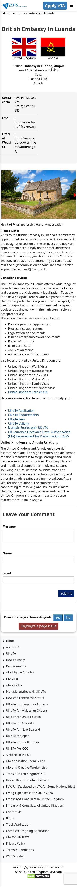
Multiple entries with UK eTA (26, 691)
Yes (58, 617)
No (68, 617)
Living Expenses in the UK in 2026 (29, 793)
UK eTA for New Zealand (23, 729)
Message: (9, 526)
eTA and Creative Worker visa (26, 767)
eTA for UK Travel (18, 837)
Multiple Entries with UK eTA (28, 428)
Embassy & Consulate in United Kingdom (35, 799)
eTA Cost (12, 679)
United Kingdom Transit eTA (27, 392)
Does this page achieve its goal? (27, 617)
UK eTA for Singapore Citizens (27, 704)
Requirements (16, 666)
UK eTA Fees (16, 419)
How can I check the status (25, 698)
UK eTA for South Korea (22, 742)
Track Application (18, 824)
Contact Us (13, 812)
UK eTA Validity (18, 423)
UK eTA (11, 653)
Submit (66, 593)
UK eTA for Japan (18, 736)
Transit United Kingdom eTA (25, 774)
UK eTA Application (21, 411)
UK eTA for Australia (20, 723)
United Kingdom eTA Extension (28, 780)
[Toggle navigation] (71, 5)
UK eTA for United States (23, 717)
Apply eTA (55, 5)
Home (10, 13)
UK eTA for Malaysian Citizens (27, 710)
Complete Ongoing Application (28, 831)
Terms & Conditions (20, 850)
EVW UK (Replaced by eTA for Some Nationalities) (40, 786)
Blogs (10, 818)
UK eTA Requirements (23, 415)
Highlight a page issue (38, 626)
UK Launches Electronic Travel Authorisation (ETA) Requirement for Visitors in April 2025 (39, 434)
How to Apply (15, 660)
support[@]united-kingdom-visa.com (38, 867)
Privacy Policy (15, 843)
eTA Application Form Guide (25, 761)
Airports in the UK (18, 755)
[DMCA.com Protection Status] (38, 876)
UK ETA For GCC (17, 748)
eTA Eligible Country (20, 672)
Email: (7, 573)
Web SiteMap (15, 856)
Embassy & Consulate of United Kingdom (35, 805)
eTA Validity (14, 685)
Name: (8, 553)
